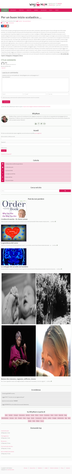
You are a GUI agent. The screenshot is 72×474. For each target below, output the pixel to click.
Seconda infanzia (27, 21)
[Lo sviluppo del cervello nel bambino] (13, 256)
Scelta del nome (5, 430)
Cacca (42, 421)
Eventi (56, 10)
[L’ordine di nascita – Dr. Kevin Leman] (13, 209)
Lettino (49, 418)
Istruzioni (68, 468)
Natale (32, 418)
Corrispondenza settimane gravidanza (14, 164)
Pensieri (20, 418)
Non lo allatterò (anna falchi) (7, 451)
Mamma (45, 418)
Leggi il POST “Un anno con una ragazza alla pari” (13, 397)
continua (53, 221)
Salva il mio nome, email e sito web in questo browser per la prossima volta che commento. (21, 97)
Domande (5, 10)
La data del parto (9, 167)
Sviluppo (16, 415)
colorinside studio (10, 469)
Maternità (61, 415)
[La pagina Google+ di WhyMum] (44, 123)
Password (3, 142)
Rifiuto (37, 421)
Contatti (46, 468)
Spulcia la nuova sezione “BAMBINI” (10, 401)
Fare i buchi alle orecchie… (7, 446)
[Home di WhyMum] (38, 4)
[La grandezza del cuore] (13, 233)
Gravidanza (13, 10)
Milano (36, 415)
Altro (6, 415)
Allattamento (61, 418)
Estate (29, 421)
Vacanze (12, 418)
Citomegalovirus (5, 436)
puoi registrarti (38, 133)
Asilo (69, 418)
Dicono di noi (32, 468)
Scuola (3, 23)
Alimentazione (5, 418)
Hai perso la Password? (6, 154)
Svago (28, 418)
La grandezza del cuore (9, 243)
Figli (66, 418)
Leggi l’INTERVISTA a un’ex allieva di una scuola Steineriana (15, 404)
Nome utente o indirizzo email (8, 136)
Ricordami (4, 148)
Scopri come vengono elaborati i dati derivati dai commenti (36, 106)
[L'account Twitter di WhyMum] (41, 123)
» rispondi (3, 68)
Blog (51, 10)
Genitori (21, 10)
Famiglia (54, 418)
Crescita (29, 10)
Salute (32, 415)
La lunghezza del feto (10, 173)
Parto (34, 421)
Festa (24, 418)
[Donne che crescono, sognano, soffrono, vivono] (36, 324)
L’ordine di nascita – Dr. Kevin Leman (14, 219)
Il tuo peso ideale (9, 180)
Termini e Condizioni (54, 468)
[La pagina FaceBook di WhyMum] (38, 123)
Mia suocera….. (4, 441)
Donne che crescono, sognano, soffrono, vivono (18, 379)
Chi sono (25, 468)
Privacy (62, 468)
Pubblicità (40, 468)
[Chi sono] (35, 123)
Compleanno (39, 418)
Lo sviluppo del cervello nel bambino (14, 267)
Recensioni (43, 10)
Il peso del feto (8, 177)
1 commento (11, 23)
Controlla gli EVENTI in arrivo (8, 393)
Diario (52, 415)
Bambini (36, 10)
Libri (16, 418)
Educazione (22, 415)
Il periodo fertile (9, 170)
